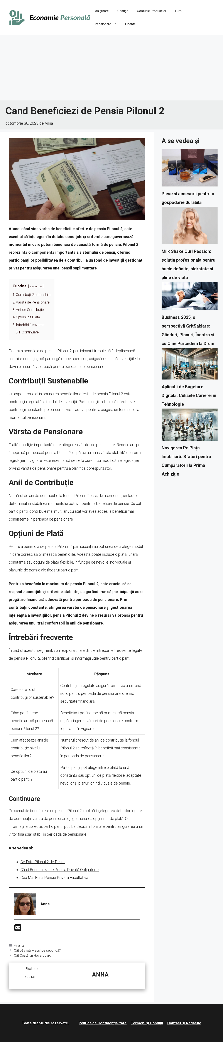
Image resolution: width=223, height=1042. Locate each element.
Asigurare (102, 11)
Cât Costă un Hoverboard (32, 955)
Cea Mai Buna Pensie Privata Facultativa (54, 877)
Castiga (122, 11)
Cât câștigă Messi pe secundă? (37, 950)
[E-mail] (17, 929)
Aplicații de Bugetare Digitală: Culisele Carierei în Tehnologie (189, 395)
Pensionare (103, 24)
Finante (130, 24)
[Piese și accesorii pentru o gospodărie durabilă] (190, 169)
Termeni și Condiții (147, 1023)
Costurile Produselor (151, 11)
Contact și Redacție (184, 1023)
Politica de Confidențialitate (103, 1023)
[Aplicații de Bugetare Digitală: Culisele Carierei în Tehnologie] (190, 365)
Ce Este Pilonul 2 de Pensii (42, 861)
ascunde (36, 286)
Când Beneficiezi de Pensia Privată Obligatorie (59, 869)
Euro (178, 11)
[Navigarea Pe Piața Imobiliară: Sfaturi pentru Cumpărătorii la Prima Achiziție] (190, 426)
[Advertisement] (111, 67)
